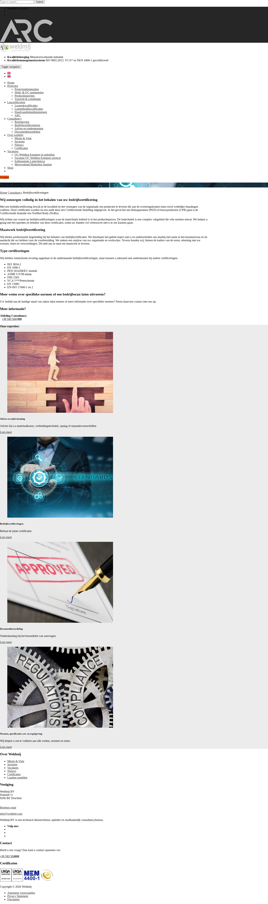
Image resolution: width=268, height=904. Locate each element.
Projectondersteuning (27, 89)
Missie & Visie (23, 138)
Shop (10, 167)
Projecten (12, 85)
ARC (18, 115)
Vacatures (12, 151)
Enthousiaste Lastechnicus (30, 161)
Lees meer (6, 432)
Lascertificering (16, 102)
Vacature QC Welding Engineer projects (38, 157)
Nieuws (19, 144)
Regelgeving (22, 121)
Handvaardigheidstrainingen (31, 112)
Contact (4, 177)
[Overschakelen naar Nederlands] (9, 73)
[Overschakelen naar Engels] (9, 76)
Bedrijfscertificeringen (27, 125)
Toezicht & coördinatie (28, 99)
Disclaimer (13, 899)
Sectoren (20, 141)
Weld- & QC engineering (29, 92)
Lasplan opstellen (17, 777)
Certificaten (21, 148)
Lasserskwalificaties (26, 105)
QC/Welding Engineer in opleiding (35, 154)
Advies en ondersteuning (29, 128)
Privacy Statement (17, 896)
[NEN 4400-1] (38, 880)
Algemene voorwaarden (21, 892)
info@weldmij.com (18, 14)
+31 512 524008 (16, 11)
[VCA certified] (17, 880)
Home (10, 82)
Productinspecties (25, 95)
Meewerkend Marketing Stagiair (33, 164)
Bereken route (8, 807)
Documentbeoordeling (27, 131)
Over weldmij (15, 135)
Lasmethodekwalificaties (29, 108)
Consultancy (14, 118)
